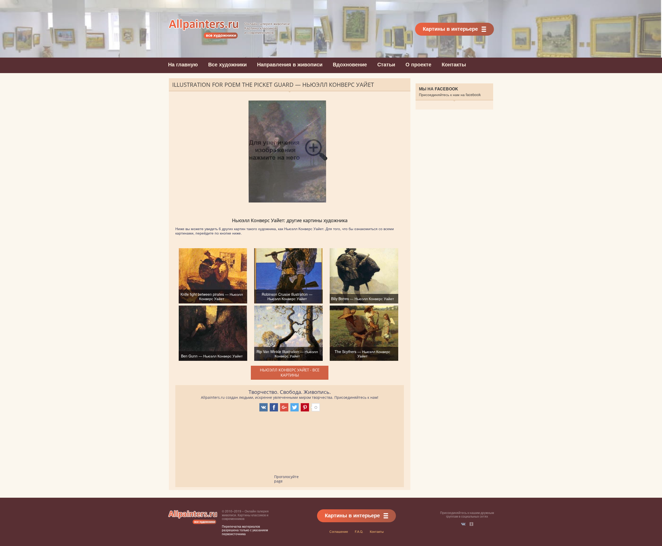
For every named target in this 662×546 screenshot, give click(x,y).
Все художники (227, 64)
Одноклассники (471, 524)
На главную (183, 64)
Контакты (454, 64)
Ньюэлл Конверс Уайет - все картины (289, 372)
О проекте (418, 64)
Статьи (386, 64)
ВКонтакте (463, 524)
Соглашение (338, 531)
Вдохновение (350, 64)
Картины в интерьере (450, 28)
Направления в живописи (289, 64)
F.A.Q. (359, 531)
